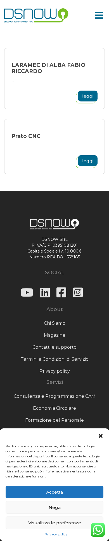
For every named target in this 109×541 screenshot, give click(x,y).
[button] (100, 435)
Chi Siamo (54, 323)
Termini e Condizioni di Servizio (55, 359)
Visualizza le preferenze (54, 522)
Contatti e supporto (54, 347)
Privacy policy (56, 534)
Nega (55, 507)
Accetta (54, 492)
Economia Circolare (54, 408)
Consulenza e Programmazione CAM (55, 396)
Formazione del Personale (54, 420)
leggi (87, 96)
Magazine (54, 335)
